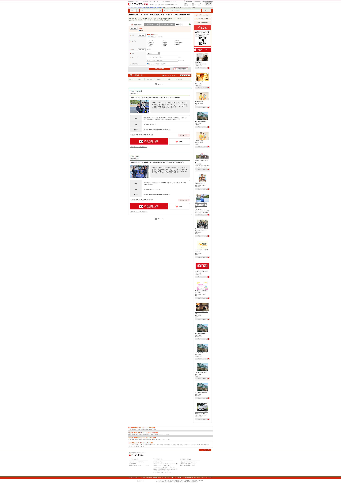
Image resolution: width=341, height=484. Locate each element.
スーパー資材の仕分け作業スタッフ (201, 250)
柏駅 (133, 439)
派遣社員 (165, 42)
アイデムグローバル (158, 462)
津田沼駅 (164, 439)
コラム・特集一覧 (140, 446)
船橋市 (129, 434)
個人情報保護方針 (189, 477)
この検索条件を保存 (181, 69)
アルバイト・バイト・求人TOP (135, 7)
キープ (181, 141)
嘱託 (150, 45)
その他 (164, 45)
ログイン (208, 4)
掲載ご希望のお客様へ (208, 1)
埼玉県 (142, 429)
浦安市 (152, 434)
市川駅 (168, 439)
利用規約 (155, 477)
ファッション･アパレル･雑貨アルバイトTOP (138, 465)
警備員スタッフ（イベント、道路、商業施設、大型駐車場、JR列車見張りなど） (201, 205)
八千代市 (161, 434)
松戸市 (140, 434)
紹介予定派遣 (179, 42)
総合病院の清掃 (199, 101)
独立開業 (178, 44)
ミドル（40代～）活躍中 (133, 444)
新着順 (139, 79)
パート (164, 40)
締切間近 (163, 64)
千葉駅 (129, 439)
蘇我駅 (153, 439)
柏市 (137, 434)
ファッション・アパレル (194, 444)
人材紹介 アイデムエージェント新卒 (162, 470)
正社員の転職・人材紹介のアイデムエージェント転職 (165, 469)
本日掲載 (157, 64)
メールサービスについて (199, 477)
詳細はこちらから (202, 67)
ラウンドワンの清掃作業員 (201, 271)
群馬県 (146, 429)
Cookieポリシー (180, 477)
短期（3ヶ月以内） (172, 444)
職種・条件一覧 (204, 444)
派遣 (178, 444)
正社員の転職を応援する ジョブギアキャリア (163, 472)
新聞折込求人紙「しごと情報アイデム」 (162, 465)
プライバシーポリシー (171, 477)
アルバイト (152, 40)
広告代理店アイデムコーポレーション (188, 462)
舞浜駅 (144, 439)
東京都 (129, 429)
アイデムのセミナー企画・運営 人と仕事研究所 (164, 467)
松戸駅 (140, 439)
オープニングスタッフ (162, 444)
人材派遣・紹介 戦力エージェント (188, 463)
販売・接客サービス (158, 7)
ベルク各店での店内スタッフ (201, 161)
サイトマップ (197, 1)
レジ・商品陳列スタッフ (201, 121)
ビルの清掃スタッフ (200, 183)
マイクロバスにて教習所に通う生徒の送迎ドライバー (201, 229)
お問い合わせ (149, 477)
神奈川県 (134, 429)
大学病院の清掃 (199, 140)
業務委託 (165, 44)
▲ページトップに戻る (205, 450)
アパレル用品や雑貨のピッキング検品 (201, 291)
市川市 (133, 434)
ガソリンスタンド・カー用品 (156, 36)
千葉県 (147, 7)
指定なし (150, 64)
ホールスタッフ (199, 81)
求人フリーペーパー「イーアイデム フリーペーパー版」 (166, 463)
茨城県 (150, 429)
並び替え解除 (179, 79)
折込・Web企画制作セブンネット (187, 465)
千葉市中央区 (166, 434)
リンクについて (161, 477)
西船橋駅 (149, 439)
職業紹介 (151, 44)
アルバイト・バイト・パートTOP (136, 462)
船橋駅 (136, 439)
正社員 (177, 40)
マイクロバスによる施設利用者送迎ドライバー (201, 412)
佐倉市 (156, 434)
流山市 (148, 434)
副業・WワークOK (184, 444)
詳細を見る (183, 135)
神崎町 (151, 7)
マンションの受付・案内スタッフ (201, 312)
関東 (144, 7)
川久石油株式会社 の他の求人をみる (138, 147)
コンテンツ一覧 (131, 446)
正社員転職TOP (132, 463)
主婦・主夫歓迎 (143, 444)
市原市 (144, 434)
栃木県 (154, 429)
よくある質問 (189, 1)
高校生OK (150, 444)
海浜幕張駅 (158, 439)
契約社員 (151, 42)
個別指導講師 (198, 62)
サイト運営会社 (209, 477)
